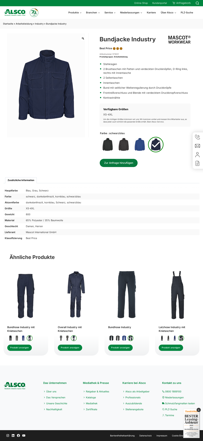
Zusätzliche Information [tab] (21, 180)
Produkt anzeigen (19, 347)
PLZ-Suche (187, 12)
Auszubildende (133, 403)
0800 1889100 (173, 391)
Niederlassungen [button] (129, 12)
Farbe (103, 133)
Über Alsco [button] (167, 12)
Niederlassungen (174, 397)
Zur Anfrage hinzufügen (118, 162)
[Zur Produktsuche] (195, 3)
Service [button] (108, 12)
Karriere (151, 12)
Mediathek (91, 403)
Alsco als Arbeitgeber (137, 391)
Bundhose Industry (119, 327)
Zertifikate (91, 409)
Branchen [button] (91, 12)
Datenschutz (145, 435)
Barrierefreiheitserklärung (122, 435)
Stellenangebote (134, 409)
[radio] (107, 144)
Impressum (161, 435)
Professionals (132, 397)
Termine (169, 415)
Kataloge (91, 397)
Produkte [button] (73, 12)
